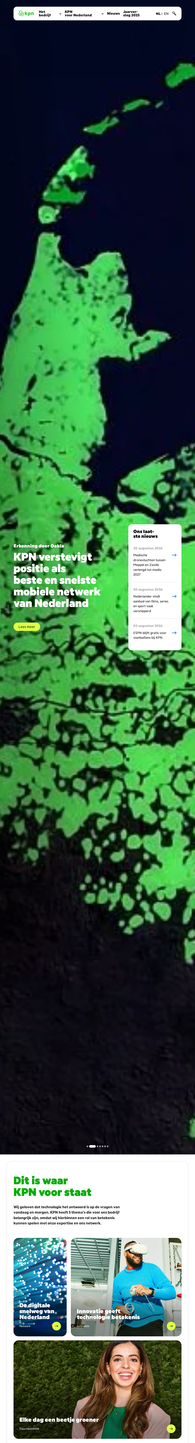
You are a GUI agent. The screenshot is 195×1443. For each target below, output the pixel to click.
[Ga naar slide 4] (97, 1146)
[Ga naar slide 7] (108, 1146)
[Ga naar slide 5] (102, 1146)
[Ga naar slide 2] (90, 1146)
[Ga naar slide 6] (105, 1146)
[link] (50, 13)
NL (158, 13)
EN (166, 13)
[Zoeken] (174, 13)
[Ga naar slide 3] (92, 1146)
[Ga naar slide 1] (87, 1146)
